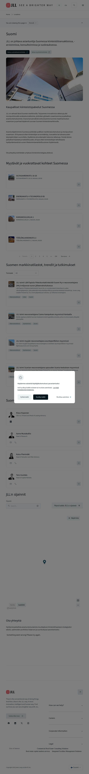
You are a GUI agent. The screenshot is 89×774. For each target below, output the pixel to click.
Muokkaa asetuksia (64, 397)
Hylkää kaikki (24, 397)
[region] (44, 387)
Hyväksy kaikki (40, 397)
